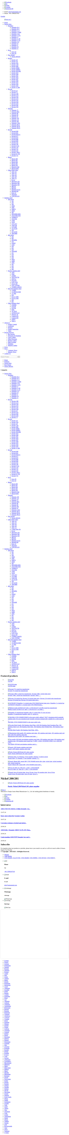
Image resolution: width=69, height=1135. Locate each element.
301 (13, 201)
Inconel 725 (15, 151)
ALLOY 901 (16, 858)
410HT (14, 243)
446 (13, 269)
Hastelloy (10, 26)
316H (13, 220)
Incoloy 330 (15, 65)
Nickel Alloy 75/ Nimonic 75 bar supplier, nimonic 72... (24, 758)
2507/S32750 (15, 277)
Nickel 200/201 (16, 56)
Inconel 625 (15, 138)
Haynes (10, 89)
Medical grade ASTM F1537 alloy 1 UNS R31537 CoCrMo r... (26, 709)
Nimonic (10, 108)
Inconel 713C (15, 146)
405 (13, 238)
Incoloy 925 (15, 82)
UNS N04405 (8, 858)
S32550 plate (11, 686)
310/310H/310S (16, 215)
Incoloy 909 (15, 81)
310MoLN (15, 217)
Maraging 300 (15, 183)
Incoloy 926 (15, 84)
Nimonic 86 (15, 113)
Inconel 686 (15, 139)
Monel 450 (15, 165)
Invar (9, 50)
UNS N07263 (42, 858)
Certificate (11, 326)
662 (13, 301)
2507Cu (14, 279)
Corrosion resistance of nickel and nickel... (13, 823)
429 (13, 250)
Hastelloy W (15, 47)
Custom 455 (15, 316)
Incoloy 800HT (16, 69)
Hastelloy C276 (16, 35)
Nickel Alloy (8, 24)
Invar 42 (14, 52)
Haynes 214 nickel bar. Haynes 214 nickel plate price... (23, 700)
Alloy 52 (14, 178)
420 (13, 246)
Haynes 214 (15, 95)
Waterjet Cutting (12, 345)
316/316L (14, 219)
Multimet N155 (16, 189)
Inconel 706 (15, 144)
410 (13, 241)
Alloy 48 (14, 176)
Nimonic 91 (15, 116)
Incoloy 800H (15, 68)
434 (13, 254)
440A (13, 259)
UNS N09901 (34, 858)
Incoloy (10, 58)
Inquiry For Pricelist (6, 850)
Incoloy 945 (15, 86)
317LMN (14, 227)
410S (13, 245)
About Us (7, 323)
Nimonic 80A (15, 112)
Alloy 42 (14, 172)
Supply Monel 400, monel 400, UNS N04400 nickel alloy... (25, 764)
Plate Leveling (12, 342)
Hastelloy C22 (16, 34)
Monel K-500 (15, 167)
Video (9, 331)
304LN (14, 209)
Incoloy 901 (15, 76)
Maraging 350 (15, 185)
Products (6, 361)
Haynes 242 (15, 100)
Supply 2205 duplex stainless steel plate (19, 749)
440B (13, 261)
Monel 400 (15, 159)
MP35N (14, 188)
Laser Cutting (12, 337)
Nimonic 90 (15, 115)
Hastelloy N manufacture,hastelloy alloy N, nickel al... (23, 714)
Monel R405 (15, 168)
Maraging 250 (15, 181)
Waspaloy (14, 194)
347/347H (14, 232)
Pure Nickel (11, 55)
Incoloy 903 (15, 78)
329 (13, 230)
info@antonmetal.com (14, 12)
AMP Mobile (8, 856)
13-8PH (14, 290)
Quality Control (12, 324)
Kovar (13, 180)
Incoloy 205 (15, 63)
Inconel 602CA (16, 134)
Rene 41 (14, 193)
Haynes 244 (15, 102)
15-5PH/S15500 (16, 292)
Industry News (12, 352)
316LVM (14, 225)
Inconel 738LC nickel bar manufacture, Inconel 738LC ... (24, 695)
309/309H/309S (16, 214)
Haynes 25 (15, 90)
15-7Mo (14, 293)
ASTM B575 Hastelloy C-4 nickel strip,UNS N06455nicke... (25, 705)
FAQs (6, 347)
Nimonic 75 (15, 110)
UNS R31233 (15, 196)
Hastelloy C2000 (16, 32)
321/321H (14, 228)
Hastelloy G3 (15, 42)
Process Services (9, 332)
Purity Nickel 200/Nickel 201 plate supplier (20, 753)
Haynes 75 (15, 92)
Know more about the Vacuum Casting (13, 816)
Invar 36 (14, 53)
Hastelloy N (15, 43)
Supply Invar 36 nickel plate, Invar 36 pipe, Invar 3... (23, 774)
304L (13, 207)
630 (13, 295)
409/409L (14, 240)
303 (13, 202)
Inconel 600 (15, 131)
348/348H (14, 233)
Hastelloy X (15, 48)
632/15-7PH (15, 298)
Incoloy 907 (15, 79)
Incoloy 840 (15, 74)
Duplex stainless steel (14, 271)
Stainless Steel (8, 198)
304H (13, 206)
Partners (10, 327)
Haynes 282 (15, 105)
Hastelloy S (15, 45)
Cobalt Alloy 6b (16, 529)
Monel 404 (15, 162)
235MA (14, 275)
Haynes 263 (15, 103)
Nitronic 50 (15, 314)
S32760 (14, 308)
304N (13, 211)
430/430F (14, 251)
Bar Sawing (11, 334)
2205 (13, 272)
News (6, 348)
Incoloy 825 (15, 73)
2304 (13, 274)
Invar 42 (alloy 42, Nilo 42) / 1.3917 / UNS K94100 (23, 769)
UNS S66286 (25, 858)
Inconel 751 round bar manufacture (18, 690)
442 (13, 266)
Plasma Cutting (12, 340)
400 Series (11, 235)
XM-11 (14, 321)
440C (13, 262)
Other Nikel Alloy (13, 170)
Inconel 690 (15, 141)
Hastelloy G (15, 37)
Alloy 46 (14, 175)
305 (13, 212)
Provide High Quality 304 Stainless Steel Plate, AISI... (23, 730)
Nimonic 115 (15, 120)
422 (13, 248)
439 (13, 258)
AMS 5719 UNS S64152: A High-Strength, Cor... (15, 809)
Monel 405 (15, 164)
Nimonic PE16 (16, 126)
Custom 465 (15, 318)
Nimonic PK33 (16, 128)
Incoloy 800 (15, 66)
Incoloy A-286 (16, 87)
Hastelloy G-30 (16, 39)
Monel (10, 157)
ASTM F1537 (16, 313)
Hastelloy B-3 (15, 29)
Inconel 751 (15, 155)
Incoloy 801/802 (16, 71)
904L (13, 310)
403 (13, 237)
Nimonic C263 (16, 123)
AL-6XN (14, 311)
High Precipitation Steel (14, 288)
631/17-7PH (15, 297)
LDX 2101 (15, 282)
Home (6, 22)
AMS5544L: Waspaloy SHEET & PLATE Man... (16, 830)
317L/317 (14, 224)
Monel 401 (15, 160)
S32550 (14, 306)
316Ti (13, 222)
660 (13, 300)
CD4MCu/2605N (17, 287)
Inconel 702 (15, 142)
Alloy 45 (14, 173)
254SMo (14, 305)
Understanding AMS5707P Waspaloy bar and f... (15, 837)
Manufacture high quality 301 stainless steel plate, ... (22, 736)
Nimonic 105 (15, 118)
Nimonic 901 (15, 121)
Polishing (10, 344)
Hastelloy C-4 (15, 30)
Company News (12, 350)
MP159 (14, 186)
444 (13, 267)
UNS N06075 (51, 858)
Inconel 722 (15, 149)
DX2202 (14, 280)
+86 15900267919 (9, 871)
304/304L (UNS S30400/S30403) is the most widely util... (24, 722)
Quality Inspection (13, 329)
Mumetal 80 (15, 191)
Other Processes (12, 339)
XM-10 (14, 670)
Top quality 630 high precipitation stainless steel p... (22, 744)
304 (13, 204)
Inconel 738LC (16, 152)
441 (13, 264)
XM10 (13, 319)
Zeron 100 (14, 284)
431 (13, 253)
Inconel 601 (15, 133)
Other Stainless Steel (14, 303)
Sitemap (6, 854)
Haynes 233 (15, 99)
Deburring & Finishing (14, 336)
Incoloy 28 (15, 61)
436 (13, 256)
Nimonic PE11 (16, 125)
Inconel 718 (15, 147)
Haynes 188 (15, 94)
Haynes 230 (15, 97)
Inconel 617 (15, 136)
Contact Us (7, 353)
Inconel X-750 (16, 154)
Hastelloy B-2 (15, 27)
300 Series (11, 199)
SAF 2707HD (16, 285)
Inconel (10, 129)
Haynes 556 (15, 107)
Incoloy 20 (15, 60)
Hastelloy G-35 (16, 40)
